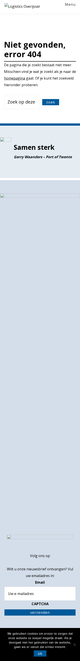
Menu (70, 4)
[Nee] (74, 644)
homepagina (14, 78)
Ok (40, 653)
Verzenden (40, 612)
